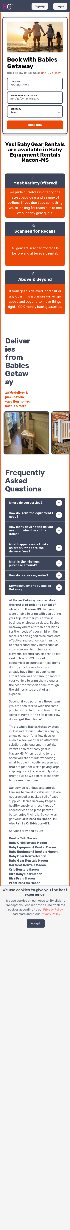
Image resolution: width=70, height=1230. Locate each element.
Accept (35, 923)
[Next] (62, 404)
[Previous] (55, 404)
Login (60, 6)
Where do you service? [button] (25, 502)
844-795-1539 (51, 73)
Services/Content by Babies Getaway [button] (30, 587)
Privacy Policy (53, 909)
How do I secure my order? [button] (28, 575)
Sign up (40, 6)
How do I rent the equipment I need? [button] (31, 514)
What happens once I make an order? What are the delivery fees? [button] (29, 548)
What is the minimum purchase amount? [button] (24, 563)
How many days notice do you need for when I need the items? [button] (31, 530)
